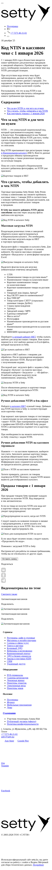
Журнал (11, 702)
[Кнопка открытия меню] (2, 3)
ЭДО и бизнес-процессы (19, 656)
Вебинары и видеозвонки (19, 651)
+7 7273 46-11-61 (9, 734)
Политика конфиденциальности (23, 724)
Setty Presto (40, 192)
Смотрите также (9, 594)
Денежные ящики (15, 680)
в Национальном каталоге (14, 153)
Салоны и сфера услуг (18, 643)
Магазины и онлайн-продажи (21, 640)
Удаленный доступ (16, 664)
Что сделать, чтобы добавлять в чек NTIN (27, 111)
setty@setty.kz (7, 737)
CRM (9, 661)
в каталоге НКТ (18, 406)
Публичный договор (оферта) (21, 721)
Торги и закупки (15, 645)
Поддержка (12, 26)
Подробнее (38, 865)
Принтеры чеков (15, 688)
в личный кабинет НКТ (24, 337)
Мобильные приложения (19, 705)
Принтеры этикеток (17, 683)
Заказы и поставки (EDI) (19, 658)
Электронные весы (16, 685)
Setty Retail (28, 192)
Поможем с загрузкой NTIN (18, 546)
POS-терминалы (15, 675)
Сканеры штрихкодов (17, 678)
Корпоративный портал (18, 653)
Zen (3, 763)
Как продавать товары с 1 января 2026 (26, 113)
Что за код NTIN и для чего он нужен (25, 108)
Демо (9, 707)
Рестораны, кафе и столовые (21, 638)
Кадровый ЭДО (14, 648)
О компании (9, 713)
